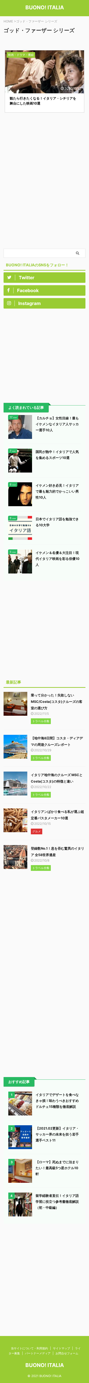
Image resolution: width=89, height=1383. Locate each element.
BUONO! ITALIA (44, 7)
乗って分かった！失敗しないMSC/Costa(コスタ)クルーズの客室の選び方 (56, 701)
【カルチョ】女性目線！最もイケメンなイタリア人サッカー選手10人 (57, 424)
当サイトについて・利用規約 (29, 1348)
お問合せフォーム (67, 1353)
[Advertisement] (44, 201)
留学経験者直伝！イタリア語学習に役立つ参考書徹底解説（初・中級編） (57, 1201)
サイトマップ (61, 1348)
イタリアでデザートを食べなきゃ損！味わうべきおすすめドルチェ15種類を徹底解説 (57, 1101)
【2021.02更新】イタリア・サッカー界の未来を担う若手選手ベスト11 (57, 1134)
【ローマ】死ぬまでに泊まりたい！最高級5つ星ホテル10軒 (57, 1168)
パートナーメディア (38, 1353)
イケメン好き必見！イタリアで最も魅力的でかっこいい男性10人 (57, 491)
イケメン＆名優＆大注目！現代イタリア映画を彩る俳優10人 (58, 559)
